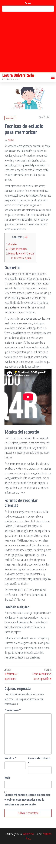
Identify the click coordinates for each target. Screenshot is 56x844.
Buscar (28, 3)
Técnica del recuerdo (16, 249)
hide (26, 237)
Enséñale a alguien (21, 258)
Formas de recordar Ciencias (20, 253)
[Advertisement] (28, 42)
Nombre (10, 758)
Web (7, 778)
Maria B (11, 140)
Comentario (12, 710)
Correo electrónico (39, 760)
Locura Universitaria (18, 75)
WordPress (28, 834)
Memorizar (10, 118)
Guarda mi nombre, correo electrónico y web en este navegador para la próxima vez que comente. (27, 799)
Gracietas (11, 244)
